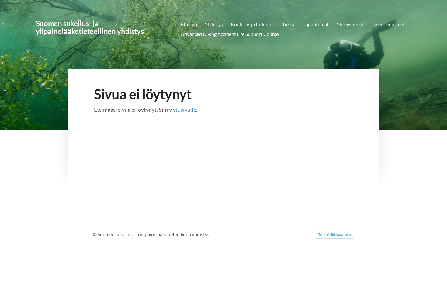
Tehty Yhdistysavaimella (334, 234)
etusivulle (184, 109)
